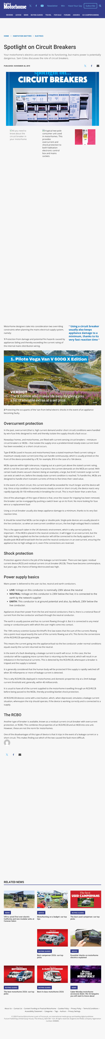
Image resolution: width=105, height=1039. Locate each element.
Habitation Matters (22, 36)
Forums (67, 15)
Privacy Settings (74, 1011)
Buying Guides (37, 15)
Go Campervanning (90, 15)
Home (6, 36)
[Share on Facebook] (91, 66)
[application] (52, 377)
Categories (48, 1011)
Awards (76, 15)
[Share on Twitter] (85, 66)
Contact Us (18, 1008)
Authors (63, 1011)
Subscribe (90, 5)
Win (63, 5)
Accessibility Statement (33, 1011)
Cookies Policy (63, 1008)
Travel (48, 15)
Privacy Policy (76, 1008)
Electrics (39, 36)
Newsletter (52, 5)
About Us (8, 1008)
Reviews (9, 15)
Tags (56, 1011)
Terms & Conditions (90, 1008)
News (26, 15)
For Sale (57, 15)
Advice (18, 15)
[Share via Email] (98, 66)
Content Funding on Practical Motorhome (40, 1008)
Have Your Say (75, 5)
